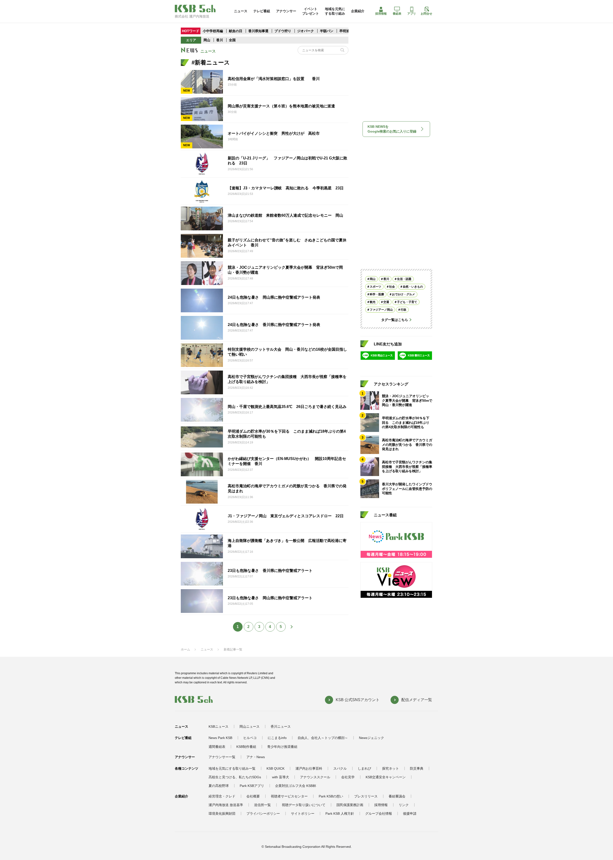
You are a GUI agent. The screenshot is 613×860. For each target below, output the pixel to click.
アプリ (411, 13)
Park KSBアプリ (252, 786)
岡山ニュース (249, 726)
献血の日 (236, 31)
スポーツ (375, 286)
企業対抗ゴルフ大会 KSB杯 (295, 786)
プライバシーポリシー (263, 813)
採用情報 (381, 13)
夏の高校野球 (219, 786)
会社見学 (348, 777)
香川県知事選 (258, 31)
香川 (219, 40)
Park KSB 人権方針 (339, 813)
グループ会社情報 (378, 813)
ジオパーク (305, 31)
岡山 (207, 40)
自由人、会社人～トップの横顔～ (323, 738)
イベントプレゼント (310, 11)
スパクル (340, 768)
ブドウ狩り (282, 31)
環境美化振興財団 (222, 813)
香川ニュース (281, 726)
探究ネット (390, 768)
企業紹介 (357, 11)
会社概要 (253, 796)
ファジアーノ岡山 (381, 309)
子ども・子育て (407, 302)
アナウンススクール (315, 777)
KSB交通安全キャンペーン (386, 777)
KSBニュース (218, 726)
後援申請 (409, 813)
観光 (372, 302)
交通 (386, 302)
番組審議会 (397, 796)
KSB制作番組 (246, 747)
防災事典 (416, 768)
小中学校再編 (213, 31)
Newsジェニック (371, 738)
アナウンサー (286, 11)
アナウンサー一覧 (222, 757)
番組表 (397, 13)
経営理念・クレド (222, 796)
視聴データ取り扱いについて (303, 805)
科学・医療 (377, 294)
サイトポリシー (302, 813)
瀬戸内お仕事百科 (308, 768)
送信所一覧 (262, 805)
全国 (232, 40)
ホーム (185, 649)
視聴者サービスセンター (289, 796)
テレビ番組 (261, 11)
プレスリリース (366, 796)
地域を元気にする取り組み (335, 11)
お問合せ (426, 13)
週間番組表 (217, 747)
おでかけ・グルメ (403, 294)
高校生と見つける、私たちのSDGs (235, 777)
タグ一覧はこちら (394, 320)
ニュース (240, 11)
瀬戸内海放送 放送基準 (226, 805)
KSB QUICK (275, 768)
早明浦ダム (347, 31)
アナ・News (255, 757)
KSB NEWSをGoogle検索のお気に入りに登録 (392, 129)
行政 (403, 309)
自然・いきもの (413, 286)
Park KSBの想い (331, 796)
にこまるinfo (277, 738)
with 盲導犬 (280, 777)
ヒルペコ (250, 738)
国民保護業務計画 (349, 805)
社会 (392, 286)
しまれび (364, 768)
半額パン (326, 31)
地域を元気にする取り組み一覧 (232, 768)
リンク (404, 805)
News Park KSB (220, 738)
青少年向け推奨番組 (282, 747)
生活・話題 (404, 279)
